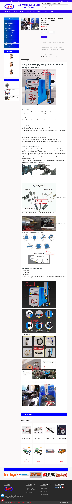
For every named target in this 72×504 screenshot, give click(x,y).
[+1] (56, 57)
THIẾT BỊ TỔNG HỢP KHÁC (10, 47)
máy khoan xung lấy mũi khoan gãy (47, 47)
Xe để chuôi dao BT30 (13, 90)
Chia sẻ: (42, 56)
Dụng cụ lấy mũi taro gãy (57, 40)
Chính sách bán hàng (43, 489)
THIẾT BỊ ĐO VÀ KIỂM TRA (10, 30)
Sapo (30, 502)
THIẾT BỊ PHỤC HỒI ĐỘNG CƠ (10, 42)
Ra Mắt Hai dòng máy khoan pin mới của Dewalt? (14, 97)
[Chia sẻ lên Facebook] (46, 57)
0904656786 (29, 1)
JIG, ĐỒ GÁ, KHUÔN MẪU (9, 28)
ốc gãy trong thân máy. (54, 51)
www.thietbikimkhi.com (30, 492)
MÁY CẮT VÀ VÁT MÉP (9, 32)
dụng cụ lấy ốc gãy (44, 42)
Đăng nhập (66, 1)
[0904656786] (3, 500)
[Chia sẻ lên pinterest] (53, 57)
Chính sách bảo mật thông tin (44, 492)
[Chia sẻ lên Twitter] (49, 57)
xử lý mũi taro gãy (44, 54)
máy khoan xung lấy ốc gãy (58, 47)
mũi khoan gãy (62, 49)
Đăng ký (61, 1)
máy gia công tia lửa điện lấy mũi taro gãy (48, 44)
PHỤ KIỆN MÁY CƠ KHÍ (9, 23)
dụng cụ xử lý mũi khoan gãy (53, 42)
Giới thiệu (15, 11)
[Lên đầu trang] (70, 501)
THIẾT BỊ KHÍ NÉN (8, 37)
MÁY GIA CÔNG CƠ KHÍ (9, 21)
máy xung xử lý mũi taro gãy (54, 49)
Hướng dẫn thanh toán (43, 488)
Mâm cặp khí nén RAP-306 (13, 83)
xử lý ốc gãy (50, 54)
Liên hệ (51, 11)
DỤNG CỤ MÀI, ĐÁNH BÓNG (10, 39)
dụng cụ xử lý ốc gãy (62, 42)
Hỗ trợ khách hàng (30, 11)
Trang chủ (8, 11)
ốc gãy (48, 51)
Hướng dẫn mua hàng (43, 487)
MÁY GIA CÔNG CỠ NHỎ (9, 25)
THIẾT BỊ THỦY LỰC (8, 35)
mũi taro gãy (44, 51)
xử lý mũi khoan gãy (62, 51)
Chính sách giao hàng (43, 491)
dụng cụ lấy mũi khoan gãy (48, 40)
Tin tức (46, 11)
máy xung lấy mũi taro (45, 49)
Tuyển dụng (39, 11)
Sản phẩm (21, 11)
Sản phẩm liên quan (26, 420)
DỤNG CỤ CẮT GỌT (8, 44)
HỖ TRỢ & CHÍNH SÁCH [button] (45, 484)
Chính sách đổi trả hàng (44, 494)
